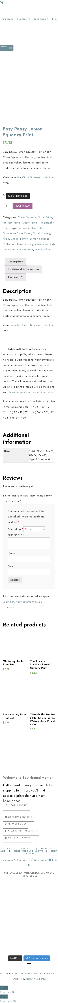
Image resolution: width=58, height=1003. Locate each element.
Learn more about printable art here (31, 392)
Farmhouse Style (13, 233)
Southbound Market (27, 973)
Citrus (41, 228)
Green (14, 239)
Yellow (47, 249)
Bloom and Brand (36, 979)
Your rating (15, 529)
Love (20, 244)
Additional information (23, 269)
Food (6, 239)
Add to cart (23, 205)
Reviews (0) (16, 277)
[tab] (15, 262)
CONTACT (25, 848)
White (38, 249)
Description (15, 262)
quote (15, 249)
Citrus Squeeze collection (38, 177)
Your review (16, 535)
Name (11, 553)
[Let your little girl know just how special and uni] (14, 941)
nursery (28, 244)
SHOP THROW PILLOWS (28, 851)
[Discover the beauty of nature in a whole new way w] (14, 917)
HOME (7, 848)
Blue (33, 228)
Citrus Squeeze (27, 217)
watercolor (26, 249)
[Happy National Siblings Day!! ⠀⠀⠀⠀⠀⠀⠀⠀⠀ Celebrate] (14, 893)
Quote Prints (29, 223)
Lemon (24, 239)
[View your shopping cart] (1, 3)
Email (11, 566)
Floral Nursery (41, 233)
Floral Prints (45, 217)
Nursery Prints (11, 223)
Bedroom (23, 228)
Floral (27, 233)
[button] (4, 48)
